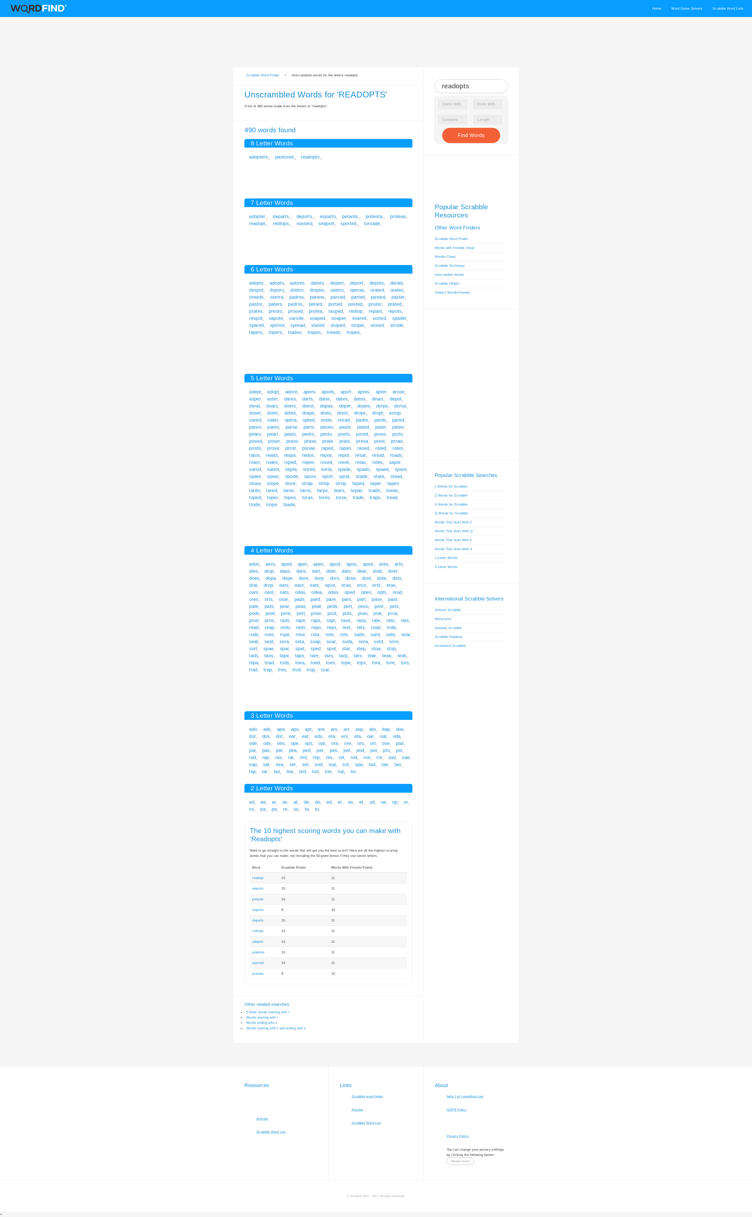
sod (318, 764)
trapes (314, 332)
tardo (254, 490)
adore (291, 391)
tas (277, 771)
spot (331, 648)
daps (285, 571)
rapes (345, 448)
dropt (377, 413)
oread (344, 420)
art (346, 729)
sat (266, 764)
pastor (255, 304)
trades (294, 332)
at (296, 802)
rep (316, 757)
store (290, 483)
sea (279, 764)
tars (358, 655)
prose (273, 448)
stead (396, 476)
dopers (277, 290)
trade (358, 497)
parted (358, 297)
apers (309, 391)
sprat (344, 476)
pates (398, 427)
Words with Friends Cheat (454, 248)
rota (315, 634)
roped (290, 462)
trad (253, 669)
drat (253, 585)
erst (376, 585)
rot (379, 757)
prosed (295, 311)
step (360, 648)
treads (333, 332)
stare (379, 476)
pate (253, 606)
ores (253, 599)
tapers (255, 332)
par (252, 750)
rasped (335, 311)
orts (269, 599)
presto (275, 311)
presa (362, 441)
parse (291, 427)
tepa (253, 662)
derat (254, 405)
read (253, 627)
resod (378, 455)
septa (291, 469)
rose (300, 634)
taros (305, 490)
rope (284, 634)
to (317, 809)
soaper (338, 318)
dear (362, 571)
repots (395, 311)
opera (291, 420)
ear (292, 736)
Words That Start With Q (454, 531)
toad (269, 662)
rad (252, 757)
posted (355, 304)
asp (359, 729)
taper (375, 483)
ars (334, 729)
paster (398, 297)
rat (291, 757)
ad (251, 802)
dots (396, 578)
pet (346, 750)
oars (253, 592)
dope (287, 578)
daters (317, 283)
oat (383, 736)
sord (378, 641)
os (251, 809)
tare (314, 655)
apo (295, 729)
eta (357, 736)
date (330, 571)
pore (285, 613)
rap (265, 757)
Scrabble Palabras (449, 637)
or (406, 802)
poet (270, 613)
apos (351, 564)
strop (340, 483)
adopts (277, 283)
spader (399, 318)
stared (317, 325)
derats (396, 283)
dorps (382, 405)
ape (281, 729)
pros (269, 620)
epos (330, 585)
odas (300, 592)
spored (277, 325)
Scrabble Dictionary (450, 266)
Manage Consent (460, 1161)
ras (278, 757)
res (329, 757)
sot (345, 764)
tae (384, 764)
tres (282, 669)
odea (316, 592)
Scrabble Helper (447, 283)
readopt (257, 223)
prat (377, 613)
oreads (256, 297)
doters (297, 290)
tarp (343, 655)
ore (347, 743)
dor (252, 736)
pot (373, 750)
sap (253, 764)
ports (397, 434)
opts (381, 592)
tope (346, 662)
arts (399, 564)
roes (269, 634)
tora (376, 662)
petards (350, 216)
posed (255, 441)
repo (316, 627)
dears (378, 398)
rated (380, 448)
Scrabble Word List (271, 1132)
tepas (356, 490)
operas (357, 290)
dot (279, 736)
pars (346, 599)
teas (386, 655)
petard (315, 304)
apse (368, 564)
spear (273, 476)
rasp (361, 620)
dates (342, 398)
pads (299, 599)
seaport (326, 223)
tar (265, 771)
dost (366, 578)
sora (363, 641)
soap (315, 641)
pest (378, 606)
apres (364, 391)
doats (272, 405)
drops (360, 413)
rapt (331, 620)
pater (380, 427)
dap (386, 729)
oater (272, 420)
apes (318, 564)
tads (253, 655)
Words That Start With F (453, 540)
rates (397, 448)
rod (354, 757)
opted (309, 420)
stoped (338, 325)
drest (342, 413)
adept (255, 391)
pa (263, 809)
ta (307, 809)
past (392, 599)
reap (269, 627)
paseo (326, 427)
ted (302, 771)
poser (274, 441)
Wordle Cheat (445, 257)
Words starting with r (262, 1017)
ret (341, 757)
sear (405, 634)
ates (253, 571)
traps (375, 497)
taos (268, 655)
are (321, 729)
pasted (378, 297)
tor (353, 771)
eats (314, 585)
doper (345, 405)
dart (316, 571)
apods (328, 391)
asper (255, 398)
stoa (376, 648)
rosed (326, 462)
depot (396, 398)
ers (344, 736)
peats (290, 434)
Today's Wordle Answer (452, 292)
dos (266, 736)
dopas (326, 405)
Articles (262, 1119)
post (331, 613)
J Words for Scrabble (451, 486)
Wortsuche (443, 619)
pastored (284, 157)
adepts (256, 283)
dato (346, 571)
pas (266, 750)
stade (362, 476)
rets (361, 627)
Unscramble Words (449, 275)
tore (390, 662)
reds (300, 627)
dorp (319, 578)
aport (346, 391)
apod (335, 564)
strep (324, 483)
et (361, 802)
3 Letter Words (446, 567)
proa (392, 613)
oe (383, 802)
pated (363, 427)
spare (401, 469)
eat (305, 736)
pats (269, 606)
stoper (357, 325)
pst (399, 750)
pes (333, 750)
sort (253, 648)
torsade (372, 223)
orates (397, 290)
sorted (379, 318)
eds (318, 736)
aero (270, 564)
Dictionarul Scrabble (450, 646)
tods (284, 662)
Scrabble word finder (367, 1096)
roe (366, 757)
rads (284, 620)
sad (392, 757)
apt (308, 729)
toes (330, 662)
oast (269, 592)
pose (316, 613)
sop (332, 764)
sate (390, 634)
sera (284, 641)
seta (299, 641)
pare (331, 599)
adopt (273, 391)
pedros (295, 304)
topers (275, 332)
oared (255, 420)
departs (281, 216)
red (303, 757)
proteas (398, 216)
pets (394, 606)
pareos (317, 297)
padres (296, 297)
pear (284, 606)
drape (308, 413)
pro (386, 750)
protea (315, 311)
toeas (392, 490)
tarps (322, 490)
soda (347, 641)
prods (255, 448)
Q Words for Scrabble (451, 513)
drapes (317, 290)
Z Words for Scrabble (451, 495)
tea (290, 771)
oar (370, 736)
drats (325, 413)
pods (254, 613)
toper (272, 497)
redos (308, 455)
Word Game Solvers (686, 8)
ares (383, 564)
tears (339, 490)
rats (405, 620)
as (284, 802)
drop (268, 585)
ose (386, 743)
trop (311, 669)
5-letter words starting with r (267, 1012)
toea (300, 662)
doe (400, 729)
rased (363, 448)
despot (256, 290)
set (305, 764)
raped (327, 448)
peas (301, 606)
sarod (255, 469)
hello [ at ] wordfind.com (465, 1096)
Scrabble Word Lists (728, 8)
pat (279, 750)
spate (255, 476)
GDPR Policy (457, 1110)
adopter (257, 216)
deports (304, 216)
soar (331, 641)
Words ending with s (261, 1023)
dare (301, 571)
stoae (255, 483)
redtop (356, 311)
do (317, 802)
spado (363, 469)
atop (269, 571)
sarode (296, 318)
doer (393, 571)
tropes (353, 332)
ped (307, 750)
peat (316, 606)
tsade (289, 504)
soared (359, 318)
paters (275, 304)
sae (406, 757)
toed (315, 662)
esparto (328, 216)
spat (299, 648)
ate (372, 729)
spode (291, 476)
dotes (290, 413)
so (296, 809)
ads (267, 729)
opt (321, 743)
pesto (326, 434)
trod (296, 669)
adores (297, 283)
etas (391, 585)
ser (292, 764)
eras (346, 585)
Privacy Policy (458, 1136)
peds (332, 606)
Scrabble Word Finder (451, 239)
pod (360, 750)
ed (329, 802)
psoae (308, 448)
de (306, 802)
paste (345, 427)
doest (308, 405)
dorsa (400, 405)
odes (333, 592)
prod (253, 620)
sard (375, 634)
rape (300, 620)
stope (273, 483)
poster (375, 304)
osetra (276, 297)
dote (381, 578)
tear (372, 655)
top (341, 771)
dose (350, 578)
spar (284, 648)
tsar (325, 669)
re (285, 809)
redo (285, 627)
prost (290, 448)
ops (308, 743)
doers (290, 405)
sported (348, 223)
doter (272, 413)
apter (381, 391)
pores (380, 434)
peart (272, 434)
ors (360, 743)
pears (255, 434)
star (346, 648)
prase (310, 441)
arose (399, 391)
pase (377, 599)
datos (360, 398)
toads (374, 490)
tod (315, 771)
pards (380, 420)
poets (344, 434)
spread (297, 325)
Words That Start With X (453, 549)
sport (327, 476)
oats (284, 592)
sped (315, 648)
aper (302, 564)
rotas (360, 462)
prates (255, 311)
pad (400, 743)
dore (303, 578)
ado (253, 729)
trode (254, 504)
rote (329, 634)
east (299, 585)
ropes (308, 462)
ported (335, 304)
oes (281, 743)
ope (295, 743)
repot (343, 455)
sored (309, 469)
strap (307, 483)
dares (290, 398)
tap (252, 771)
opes (366, 592)
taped (358, 483)
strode (396, 325)
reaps (290, 455)
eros (361, 585)
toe (328, 771)
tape (284, 655)
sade (359, 634)
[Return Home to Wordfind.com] (38, 13)
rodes (272, 462)
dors (334, 578)
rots (344, 634)
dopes (363, 405)
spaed (382, 469)
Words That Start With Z (453, 522)
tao (397, 764)
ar (274, 802)
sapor (395, 462)
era (331, 736)
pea (293, 750)
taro (329, 655)
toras (307, 497)
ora (334, 743)
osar (283, 599)
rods (253, 634)
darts (307, 398)
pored (362, 434)
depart (337, 283)
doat (377, 571)
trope (271, 504)
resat (360, 455)
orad (397, 592)
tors (405, 662)
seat (253, 641)
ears (283, 585)
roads (396, 455)
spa (359, 764)
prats (344, 441)
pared (398, 420)
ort (373, 743)
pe (274, 809)
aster (272, 398)
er (340, 802)
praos (292, 441)
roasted (304, 223)
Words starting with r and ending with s (276, 1028)
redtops (281, 223)
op (395, 802)
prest (379, 441)
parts (309, 427)
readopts (310, 157)
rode (391, 627)
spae (268, 648)
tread (392, 497)
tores (324, 497)
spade (344, 469)
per (320, 750)
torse (341, 497)
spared (256, 325)
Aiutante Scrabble (448, 628)
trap (268, 669)
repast (375, 311)
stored (377, 325)
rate (376, 620)
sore (394, 641)
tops (361, 662)
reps (331, 627)
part (361, 599)
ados (254, 564)
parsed (338, 297)
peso (363, 606)
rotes (377, 462)
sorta (326, 469)
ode (253, 743)
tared (271, 490)
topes (290, 497)
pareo (255, 427)
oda (397, 736)
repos (326, 455)
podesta (374, 216)
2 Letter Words (446, 558)
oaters (337, 290)
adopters (258, 157)
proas (397, 441)
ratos (254, 455)
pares (273, 427)
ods (267, 743)
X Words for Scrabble (451, 504)
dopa (271, 578)
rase (345, 620)
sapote (276, 318)
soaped (317, 318)
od (372, 802)
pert (348, 606)
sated (273, 469)
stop (391, 648)
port (301, 613)
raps (315, 620)
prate (327, 441)
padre (362, 420)
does (254, 578)
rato (390, 620)
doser (255, 413)
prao (362, 613)
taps (299, 655)
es (350, 802)
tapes (393, 483)
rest (347, 627)
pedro (308, 434)
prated (395, 304)
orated (377, 290)
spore (310, 476)
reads (272, 455)
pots (347, 613)
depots (377, 283)
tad (372, 764)
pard (315, 599)
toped (255, 497)
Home (656, 8)
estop (395, 413)
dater (324, 398)
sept (268, 641)
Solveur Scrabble (448, 610)
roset (343, 462)
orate (326, 420)
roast (254, 462)
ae (263, 802)
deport (356, 283)
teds (402, 655)
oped (349, 592)
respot (255, 318)
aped (286, 564)
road (375, 627)
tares (288, 490)
